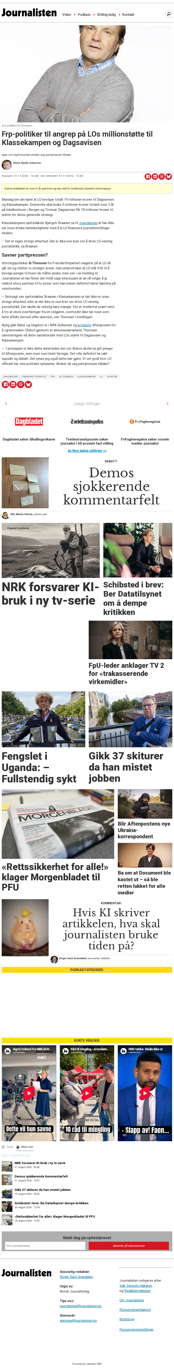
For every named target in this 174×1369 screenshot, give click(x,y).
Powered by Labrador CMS (87, 1364)
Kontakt (128, 15)
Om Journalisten (131, 1300)
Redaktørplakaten (137, 1291)
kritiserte (84, 325)
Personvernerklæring (135, 1310)
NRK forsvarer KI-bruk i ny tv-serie (40, 1163)
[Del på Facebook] (148, 176)
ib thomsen (66, 376)
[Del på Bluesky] (168, 176)
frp (53, 376)
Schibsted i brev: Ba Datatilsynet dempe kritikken (52, 1203)
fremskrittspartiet (34, 376)
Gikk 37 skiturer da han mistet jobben (43, 1190)
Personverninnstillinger (136, 1329)
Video (66, 15)
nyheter (112, 376)
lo (101, 376)
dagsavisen (11, 376)
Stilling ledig (106, 15)
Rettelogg (126, 1319)
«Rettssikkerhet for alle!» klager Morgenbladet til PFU (55, 1216)
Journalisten (88, 223)
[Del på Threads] (162, 176)
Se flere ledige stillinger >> (87, 451)
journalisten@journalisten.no (81, 1306)
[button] (6, 403)
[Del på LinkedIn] (155, 176)
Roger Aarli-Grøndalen (76, 1277)
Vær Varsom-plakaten (135, 1286)
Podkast (84, 15)
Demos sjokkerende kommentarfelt (41, 1176)
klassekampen (86, 376)
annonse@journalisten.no (78, 1320)
